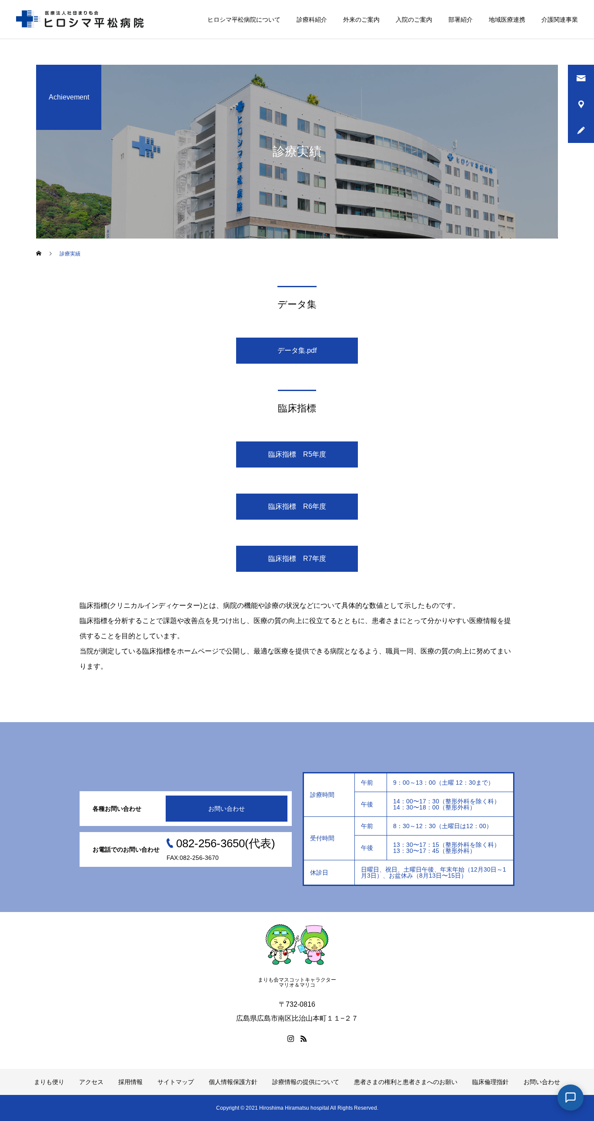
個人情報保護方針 (233, 1081)
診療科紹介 (312, 19)
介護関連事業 (559, 19)
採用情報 (130, 1081)
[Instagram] (290, 1038)
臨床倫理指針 (490, 1081)
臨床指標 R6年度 (297, 506)
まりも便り (49, 1081)
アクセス (91, 1081)
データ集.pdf (297, 350)
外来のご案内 (361, 19)
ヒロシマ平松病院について (243, 19)
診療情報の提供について (305, 1081)
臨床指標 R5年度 (297, 454)
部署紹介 (460, 19)
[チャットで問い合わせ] (570, 1098)
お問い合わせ (226, 808)
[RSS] (303, 1038)
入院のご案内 (414, 19)
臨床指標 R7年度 (297, 558)
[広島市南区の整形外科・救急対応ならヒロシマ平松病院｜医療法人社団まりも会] (81, 19)
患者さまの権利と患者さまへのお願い (405, 1081)
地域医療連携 (507, 19)
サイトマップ (175, 1081)
